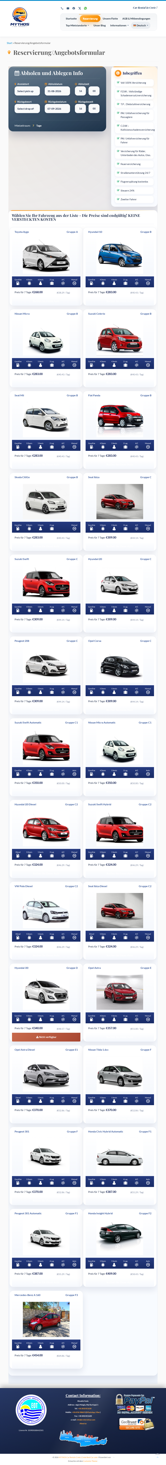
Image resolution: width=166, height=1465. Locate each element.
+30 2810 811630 (84, 1408)
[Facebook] (74, 8)
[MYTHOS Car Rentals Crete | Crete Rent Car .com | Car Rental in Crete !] (30, 19)
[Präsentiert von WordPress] (112, 1457)
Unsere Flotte (110, 18)
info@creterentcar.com (86, 1420)
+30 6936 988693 (78, 1412)
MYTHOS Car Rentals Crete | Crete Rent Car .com (78, 1457)
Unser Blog (100, 25)
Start (9, 42)
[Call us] (62, 8)
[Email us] (68, 8)
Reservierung (90, 18)
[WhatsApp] (85, 8)
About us (83, 1423)
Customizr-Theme (90, 1461)
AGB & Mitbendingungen (136, 18)
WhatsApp (90, 1412)
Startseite (71, 18)
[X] (79, 8)
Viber (97, 1412)
